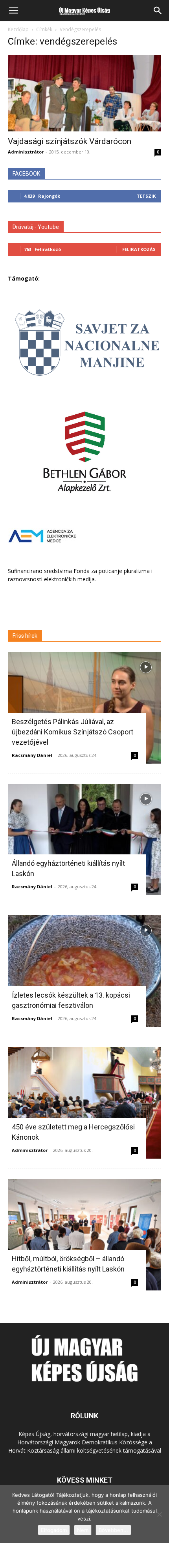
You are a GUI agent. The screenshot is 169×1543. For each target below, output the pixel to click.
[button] (13, 10)
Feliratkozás (139, 249)
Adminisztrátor (26, 152)
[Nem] (159, 1514)
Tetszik (146, 196)
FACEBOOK (26, 173)
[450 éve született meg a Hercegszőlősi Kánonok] (84, 1103)
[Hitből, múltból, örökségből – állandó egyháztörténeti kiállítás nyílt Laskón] (84, 1234)
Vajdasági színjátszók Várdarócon (69, 141)
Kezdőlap (18, 29)
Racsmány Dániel (32, 755)
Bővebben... (113, 1530)
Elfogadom (54, 1530)
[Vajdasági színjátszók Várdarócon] (84, 93)
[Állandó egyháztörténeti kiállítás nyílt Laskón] (84, 839)
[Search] (158, 10)
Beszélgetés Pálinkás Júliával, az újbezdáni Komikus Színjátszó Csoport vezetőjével (72, 731)
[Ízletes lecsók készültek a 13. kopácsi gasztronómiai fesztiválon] (84, 971)
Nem (82, 1530)
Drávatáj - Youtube (36, 227)
